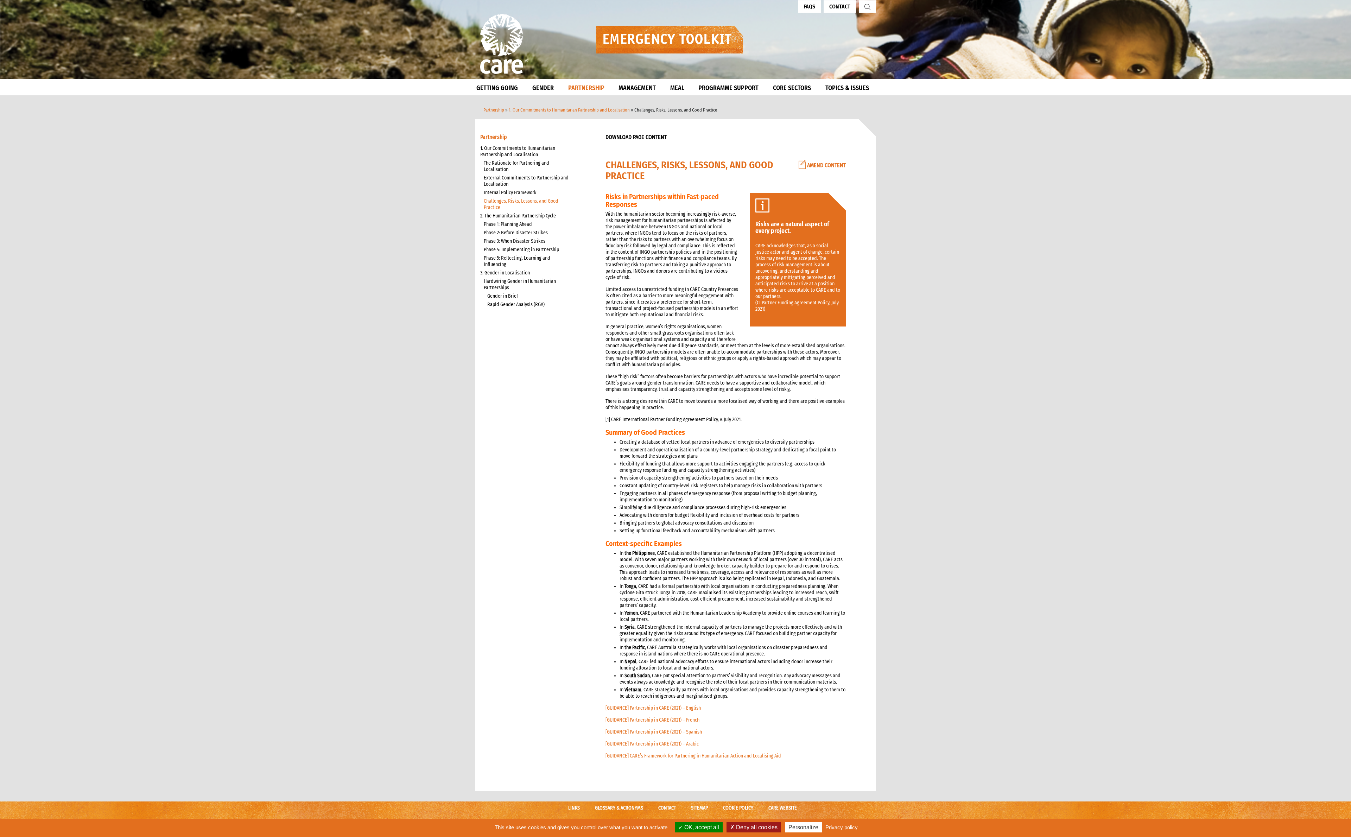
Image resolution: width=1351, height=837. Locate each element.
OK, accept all (701, 827)
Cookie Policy (738, 808)
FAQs (809, 6)
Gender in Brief (502, 296)
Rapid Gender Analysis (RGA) (516, 304)
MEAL (677, 88)
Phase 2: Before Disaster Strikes (516, 233)
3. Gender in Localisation (505, 273)
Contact (839, 6)
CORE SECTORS (792, 88)
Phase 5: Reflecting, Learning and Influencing (517, 261)
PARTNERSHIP (586, 88)
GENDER (543, 88)
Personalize (803, 827)
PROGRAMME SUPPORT (728, 88)
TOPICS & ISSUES (847, 88)
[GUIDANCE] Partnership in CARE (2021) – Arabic (652, 744)
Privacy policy (841, 827)
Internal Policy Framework (510, 193)
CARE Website (782, 808)
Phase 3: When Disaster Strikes (514, 241)
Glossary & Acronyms (619, 808)
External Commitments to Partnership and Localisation (526, 181)
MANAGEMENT (637, 88)
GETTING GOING (497, 88)
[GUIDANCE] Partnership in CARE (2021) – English (653, 708)
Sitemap (699, 808)
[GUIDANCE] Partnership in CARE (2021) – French (652, 720)
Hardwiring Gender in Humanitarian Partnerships (520, 284)
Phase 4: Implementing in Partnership (521, 250)
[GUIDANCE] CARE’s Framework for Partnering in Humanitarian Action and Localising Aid (693, 756)
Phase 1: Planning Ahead (508, 224)
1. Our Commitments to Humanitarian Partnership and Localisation (569, 110)
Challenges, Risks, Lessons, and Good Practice (521, 204)
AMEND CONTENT (826, 165)
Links (574, 808)
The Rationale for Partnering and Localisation (516, 166)
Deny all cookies (756, 827)
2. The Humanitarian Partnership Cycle (518, 216)
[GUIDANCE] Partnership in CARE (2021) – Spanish (653, 732)
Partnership (493, 110)
